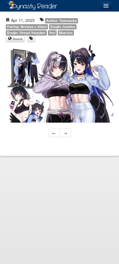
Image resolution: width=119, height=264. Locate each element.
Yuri (52, 32)
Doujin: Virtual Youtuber (26, 32)
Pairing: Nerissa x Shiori (27, 26)
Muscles (66, 32)
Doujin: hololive (62, 26)
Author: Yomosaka (61, 20)
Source (17, 39)
